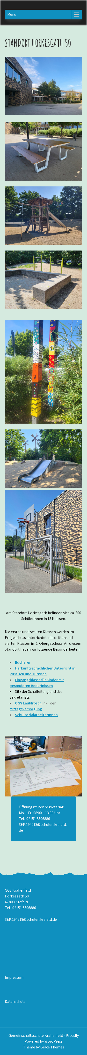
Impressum (14, 977)
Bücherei (22, 662)
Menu (11, 14)
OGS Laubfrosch (28, 703)
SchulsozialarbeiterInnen (36, 714)
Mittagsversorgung (26, 709)
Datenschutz (15, 1001)
